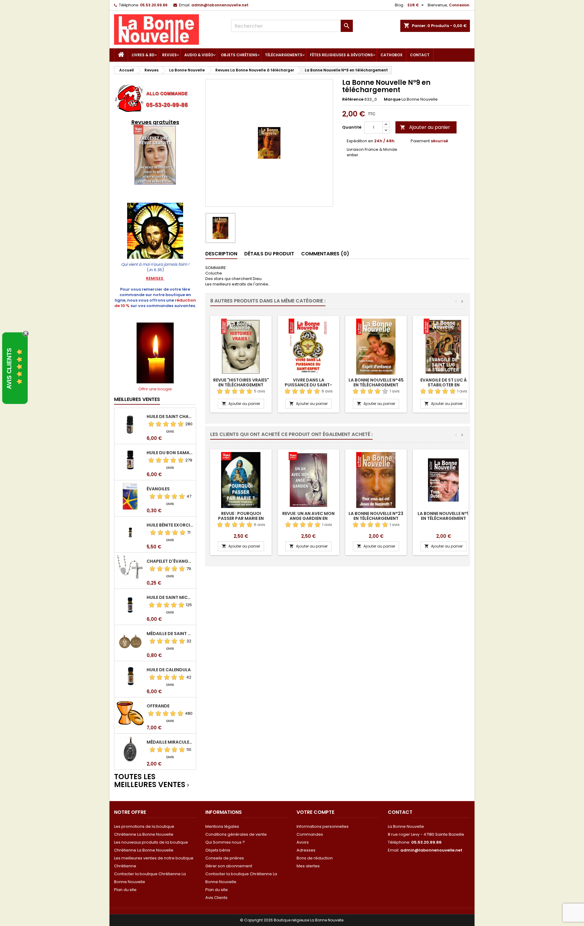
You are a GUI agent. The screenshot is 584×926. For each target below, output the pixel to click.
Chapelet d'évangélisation (170, 561)
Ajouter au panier (425, 127)
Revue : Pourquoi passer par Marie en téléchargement (241, 518)
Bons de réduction (315, 858)
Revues (169, 54)
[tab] (221, 254)
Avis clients (9, 368)
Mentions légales (222, 826)
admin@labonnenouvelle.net (220, 5)
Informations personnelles (323, 826)
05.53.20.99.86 (154, 5)
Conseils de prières (224, 858)
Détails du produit (269, 253)
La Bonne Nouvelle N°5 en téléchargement (444, 515)
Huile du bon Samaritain (170, 452)
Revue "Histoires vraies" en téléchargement (241, 382)
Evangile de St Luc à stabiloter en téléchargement (443, 385)
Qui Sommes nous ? (225, 842)
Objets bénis (217, 850)
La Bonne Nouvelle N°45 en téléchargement (376, 382)
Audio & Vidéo (198, 54)
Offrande (158, 705)
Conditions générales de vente (236, 834)
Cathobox (391, 54)
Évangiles (158, 488)
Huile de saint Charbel (170, 416)
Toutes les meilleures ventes (152, 781)
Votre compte (315, 812)
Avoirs (303, 842)
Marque (392, 99)
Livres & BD (143, 54)
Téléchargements (283, 54)
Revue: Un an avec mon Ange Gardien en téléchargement (308, 518)
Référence (352, 99)
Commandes (310, 834)
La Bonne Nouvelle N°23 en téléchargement (376, 515)
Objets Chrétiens (239, 54)
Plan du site (125, 890)
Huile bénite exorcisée (170, 525)
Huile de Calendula (169, 669)
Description (221, 253)
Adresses (306, 850)
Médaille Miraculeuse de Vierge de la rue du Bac (170, 742)
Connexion (459, 5)
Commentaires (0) (325, 253)
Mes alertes (308, 866)
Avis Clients (216, 897)
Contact (419, 54)
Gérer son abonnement (228, 866)
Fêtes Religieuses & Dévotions (341, 54)
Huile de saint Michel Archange (170, 597)
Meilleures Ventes (137, 399)
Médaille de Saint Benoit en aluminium (170, 633)
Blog (399, 5)
